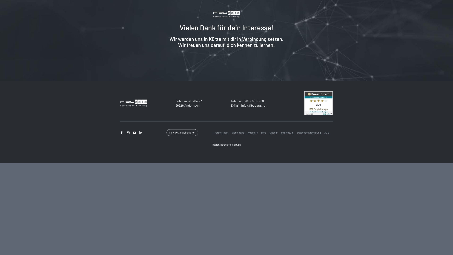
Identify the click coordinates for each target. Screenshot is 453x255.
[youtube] (134, 132)
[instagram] (128, 132)
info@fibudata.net (253, 105)
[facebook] (121, 132)
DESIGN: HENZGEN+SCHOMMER (227, 145)
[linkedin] (140, 132)
